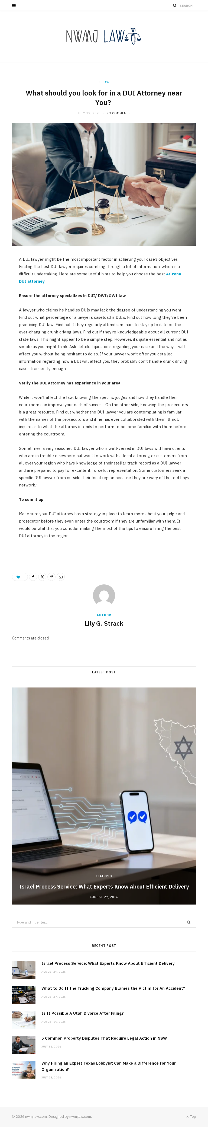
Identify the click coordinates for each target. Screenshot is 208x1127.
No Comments (118, 113)
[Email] (61, 577)
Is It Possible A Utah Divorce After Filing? (82, 1013)
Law (106, 82)
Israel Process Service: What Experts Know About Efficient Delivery (104, 886)
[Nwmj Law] (104, 36)
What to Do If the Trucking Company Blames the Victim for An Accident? (117, 988)
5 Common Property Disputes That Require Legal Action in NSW (104, 1038)
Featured (104, 876)
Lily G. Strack (104, 623)
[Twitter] (42, 577)
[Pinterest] (51, 577)
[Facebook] (33, 577)
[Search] (175, 5)
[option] (104, 796)
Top (192, 1116)
